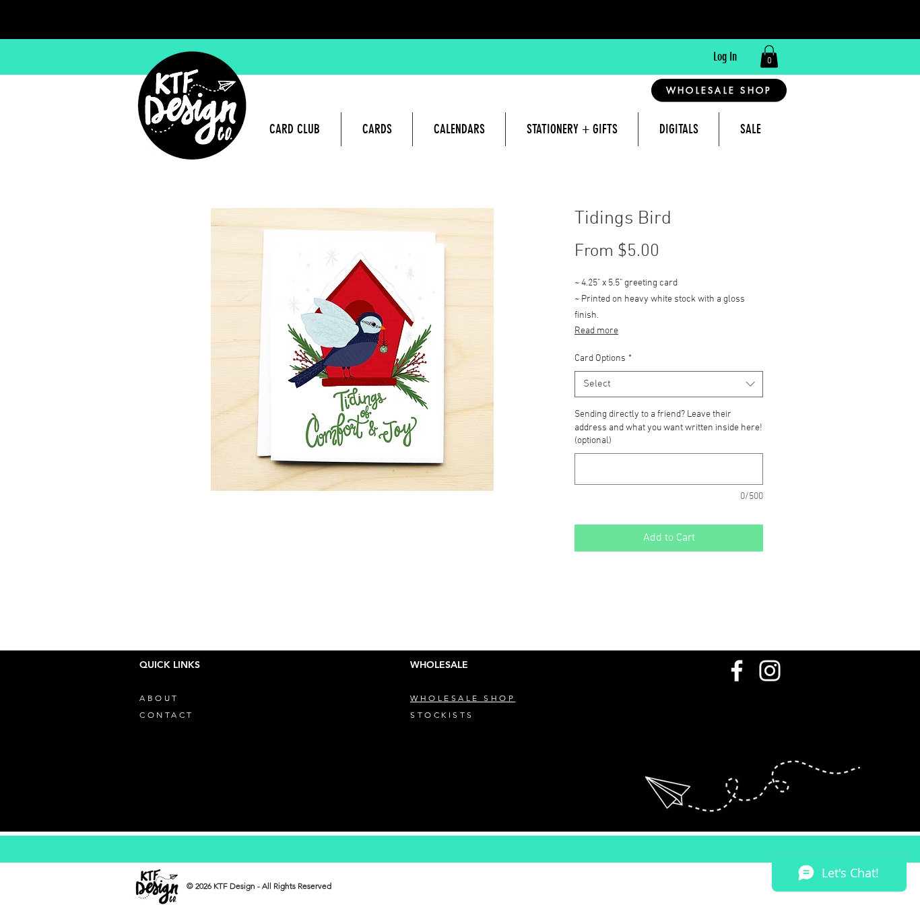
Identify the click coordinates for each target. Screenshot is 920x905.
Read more (596, 331)
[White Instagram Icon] (770, 671)
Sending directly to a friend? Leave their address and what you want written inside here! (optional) (668, 427)
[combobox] (668, 384)
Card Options (603, 358)
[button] (769, 56)
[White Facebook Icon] (737, 671)
